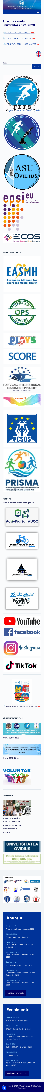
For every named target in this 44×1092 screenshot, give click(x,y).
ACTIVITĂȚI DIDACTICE (12, 825)
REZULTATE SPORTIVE (11, 822)
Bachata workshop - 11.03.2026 (18, 937)
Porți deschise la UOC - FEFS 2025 (19, 965)
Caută (5, 63)
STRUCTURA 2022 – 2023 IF (17, 33)
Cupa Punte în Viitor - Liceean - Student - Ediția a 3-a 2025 (21, 974)
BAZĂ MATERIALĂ (10, 829)
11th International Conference (17, 1021)
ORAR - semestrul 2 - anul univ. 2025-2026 (20, 956)
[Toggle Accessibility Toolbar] (4, 1087)
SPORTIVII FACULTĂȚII (11, 818)
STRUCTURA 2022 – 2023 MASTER (20, 44)
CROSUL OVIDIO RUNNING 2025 (18, 1029)
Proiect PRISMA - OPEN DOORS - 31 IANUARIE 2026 (19, 946)
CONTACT (7, 832)
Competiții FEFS (12, 1055)
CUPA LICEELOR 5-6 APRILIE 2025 (19, 1047)
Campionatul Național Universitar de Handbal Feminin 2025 (19, 1038)
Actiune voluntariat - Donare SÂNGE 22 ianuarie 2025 (20, 1064)
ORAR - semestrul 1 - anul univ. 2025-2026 (20, 984)
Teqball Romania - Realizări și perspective (21, 706)
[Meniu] (38, 12)
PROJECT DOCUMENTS (22, 390)
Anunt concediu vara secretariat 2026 (20, 929)
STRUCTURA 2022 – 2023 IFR (18, 38)
